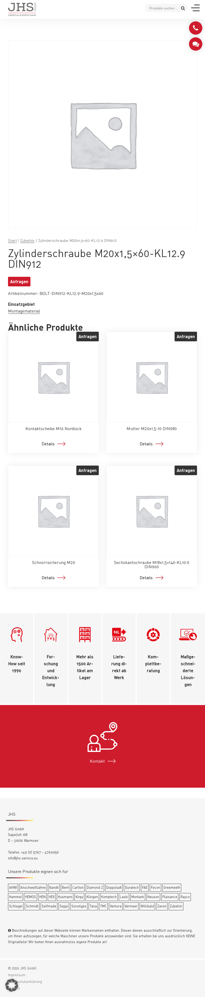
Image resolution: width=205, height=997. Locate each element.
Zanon (162, 906)
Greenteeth (171, 887)
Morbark (137, 897)
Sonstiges (78, 906)
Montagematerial (24, 311)
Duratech (132, 887)
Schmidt (32, 906)
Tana (93, 906)
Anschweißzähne (33, 887)
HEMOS (30, 897)
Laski (124, 897)
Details (48, 443)
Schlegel (16, 906)
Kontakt (97, 761)
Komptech (109, 897)
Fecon (155, 887)
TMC (103, 906)
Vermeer (131, 906)
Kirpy (79, 897)
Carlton (78, 887)
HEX (52, 897)
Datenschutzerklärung (25, 981)
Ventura (115, 906)
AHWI (13, 887)
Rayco (185, 897)
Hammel (15, 897)
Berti (65, 887)
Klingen (92, 897)
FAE (145, 887)
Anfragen (19, 281)
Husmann (65, 897)
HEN (42, 897)
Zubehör (27, 240)
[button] (11, 985)
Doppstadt (114, 887)
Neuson (153, 897)
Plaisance (169, 897)
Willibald (147, 906)
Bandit (54, 887)
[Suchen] (183, 8)
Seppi (64, 906)
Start (12, 240)
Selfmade (49, 906)
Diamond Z (95, 887)
